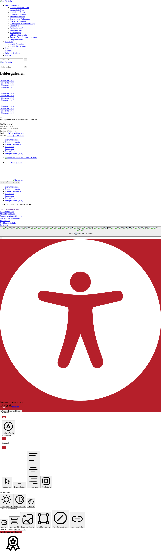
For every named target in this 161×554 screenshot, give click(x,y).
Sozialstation (5, 221)
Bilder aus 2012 (7, 113)
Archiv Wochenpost (18, 46)
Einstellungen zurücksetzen (11, 532)
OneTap (15, 406)
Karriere (8, 51)
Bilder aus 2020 (7, 93)
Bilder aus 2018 (7, 98)
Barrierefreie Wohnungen (20, 19)
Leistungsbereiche (12, 5)
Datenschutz (10, 151)
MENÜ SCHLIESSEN (11, 182)
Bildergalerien (16, 162)
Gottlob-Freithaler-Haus (19, 8)
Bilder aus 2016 (7, 106)
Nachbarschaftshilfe (18, 14)
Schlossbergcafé (16, 28)
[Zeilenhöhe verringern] (4, 447)
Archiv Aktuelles (17, 44)
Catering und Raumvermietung (22, 23)
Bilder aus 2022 (7, 85)
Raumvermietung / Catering (11, 216)
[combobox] (80, 231)
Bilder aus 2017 (7, 100)
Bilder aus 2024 (7, 80)
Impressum (9, 149)
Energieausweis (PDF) (14, 153)
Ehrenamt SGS (16, 30)
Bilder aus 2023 (7, 83)
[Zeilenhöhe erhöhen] (4, 438)
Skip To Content (7, 529)
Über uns (8, 48)
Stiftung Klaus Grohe (18, 35)
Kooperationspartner (13, 142)
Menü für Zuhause (17, 17)
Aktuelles (9, 42)
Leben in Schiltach (12, 53)
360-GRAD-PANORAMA (26, 158)
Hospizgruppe (15, 33)
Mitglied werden (16, 39)
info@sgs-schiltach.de (15, 133)
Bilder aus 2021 (7, 87)
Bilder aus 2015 (7, 108)
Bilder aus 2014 (7, 111)
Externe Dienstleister (13, 144)
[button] (1, 238)
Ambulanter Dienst (17, 12)
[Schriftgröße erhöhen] (4, 407)
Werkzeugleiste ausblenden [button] (11, 411)
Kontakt (8, 55)
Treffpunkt (14, 26)
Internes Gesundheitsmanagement (23, 37)
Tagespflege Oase (17, 10)
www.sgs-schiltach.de (15, 135)
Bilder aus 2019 (7, 96)
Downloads (9, 147)
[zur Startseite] (6, 1)
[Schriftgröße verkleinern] (4, 417)
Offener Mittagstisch (18, 21)
